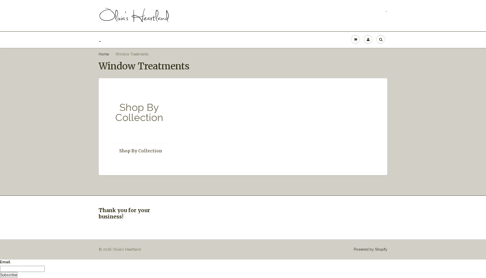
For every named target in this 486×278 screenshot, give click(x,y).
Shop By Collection (140, 151)
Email (5, 262)
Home (104, 54)
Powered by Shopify (370, 249)
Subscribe (9, 275)
